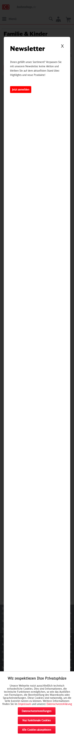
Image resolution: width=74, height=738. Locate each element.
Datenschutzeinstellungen (36, 710)
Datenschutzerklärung (59, 703)
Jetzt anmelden (20, 89)
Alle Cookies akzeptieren (36, 729)
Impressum (24, 703)
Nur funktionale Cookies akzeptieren (36, 721)
